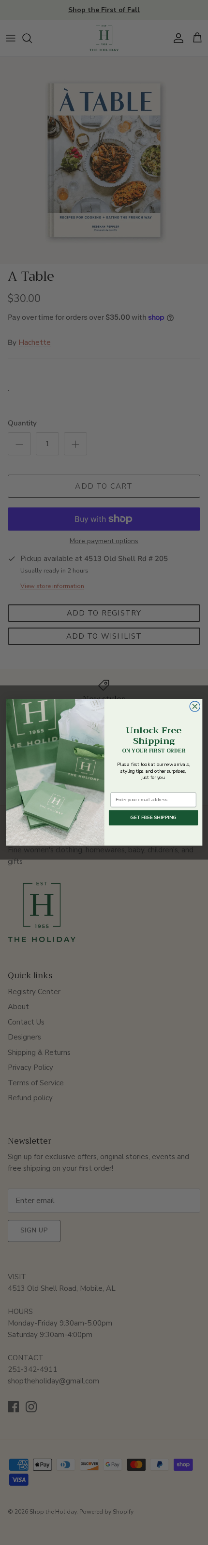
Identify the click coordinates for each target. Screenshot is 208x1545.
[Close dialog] (195, 706)
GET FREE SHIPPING (153, 818)
